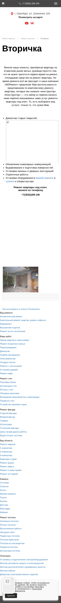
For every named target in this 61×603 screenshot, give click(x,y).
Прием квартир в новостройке (14, 340)
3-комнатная (6, 455)
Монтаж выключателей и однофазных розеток (22, 567)
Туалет (3, 497)
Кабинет (4, 512)
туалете (10, 181)
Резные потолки (8, 525)
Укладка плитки (7, 362)
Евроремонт (6, 324)
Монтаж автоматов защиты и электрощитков (22, 563)
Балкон (3, 501)
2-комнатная (6, 451)
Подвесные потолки (10, 536)
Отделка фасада (8, 413)
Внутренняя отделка (10, 327)
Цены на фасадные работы (13, 432)
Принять (11, 595)
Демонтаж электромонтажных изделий (19, 574)
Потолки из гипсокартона (12, 543)
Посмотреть (34, 309)
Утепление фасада (9, 428)
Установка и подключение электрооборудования (24, 559)
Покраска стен (7, 400)
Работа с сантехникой (11, 366)
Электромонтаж (7, 358)
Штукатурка (6, 424)
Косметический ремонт (11, 316)
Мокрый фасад (7, 417)
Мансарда (5, 508)
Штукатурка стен (8, 386)
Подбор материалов (10, 355)
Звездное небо (7, 532)
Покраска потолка (9, 547)
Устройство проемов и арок (13, 404)
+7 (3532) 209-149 (30, 3)
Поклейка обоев (8, 382)
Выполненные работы (11, 528)
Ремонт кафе (6, 373)
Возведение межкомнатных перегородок (19, 397)
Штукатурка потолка (10, 550)
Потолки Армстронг (9, 539)
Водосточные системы (11, 435)
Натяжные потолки (9, 521)
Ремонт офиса (7, 466)
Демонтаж (5, 351)
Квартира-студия (8, 459)
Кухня (3, 490)
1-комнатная (6, 448)
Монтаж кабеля (7, 570)
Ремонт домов (7, 463)
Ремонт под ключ (28, 39)
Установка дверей (9, 369)
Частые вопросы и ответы (15, 309)
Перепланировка (8, 347)
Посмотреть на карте (31, 17)
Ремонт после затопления (12, 331)
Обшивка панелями (9, 393)
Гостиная (4, 482)
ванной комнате (44, 177)
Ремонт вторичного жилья (12, 344)
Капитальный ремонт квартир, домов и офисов (23, 320)
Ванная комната (8, 494)
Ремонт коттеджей (9, 474)
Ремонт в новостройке (11, 470)
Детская (4, 505)
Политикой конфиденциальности (23, 590)
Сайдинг (4, 420)
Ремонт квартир (8, 39)
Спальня (4, 486)
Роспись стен (6, 389)
